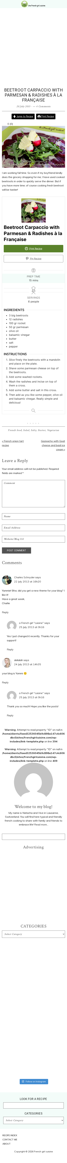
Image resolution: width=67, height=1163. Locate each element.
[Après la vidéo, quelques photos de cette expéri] (33, 952)
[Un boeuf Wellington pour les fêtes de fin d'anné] (33, 1070)
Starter (42, 430)
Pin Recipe (35, 258)
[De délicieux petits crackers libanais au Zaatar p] (33, 1053)
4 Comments (43, 106)
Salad (26, 430)
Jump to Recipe (24, 116)
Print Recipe (47, 116)
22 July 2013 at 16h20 (27, 581)
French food (15, 430)
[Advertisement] (33, 52)
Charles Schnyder (24, 577)
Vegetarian (53, 430)
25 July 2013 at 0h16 (31, 627)
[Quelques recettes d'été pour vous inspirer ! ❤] (33, 1037)
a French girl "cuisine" (31, 623)
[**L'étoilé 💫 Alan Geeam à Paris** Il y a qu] (33, 993)
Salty (33, 430)
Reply (5, 612)
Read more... (41, 824)
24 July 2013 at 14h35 (27, 664)
